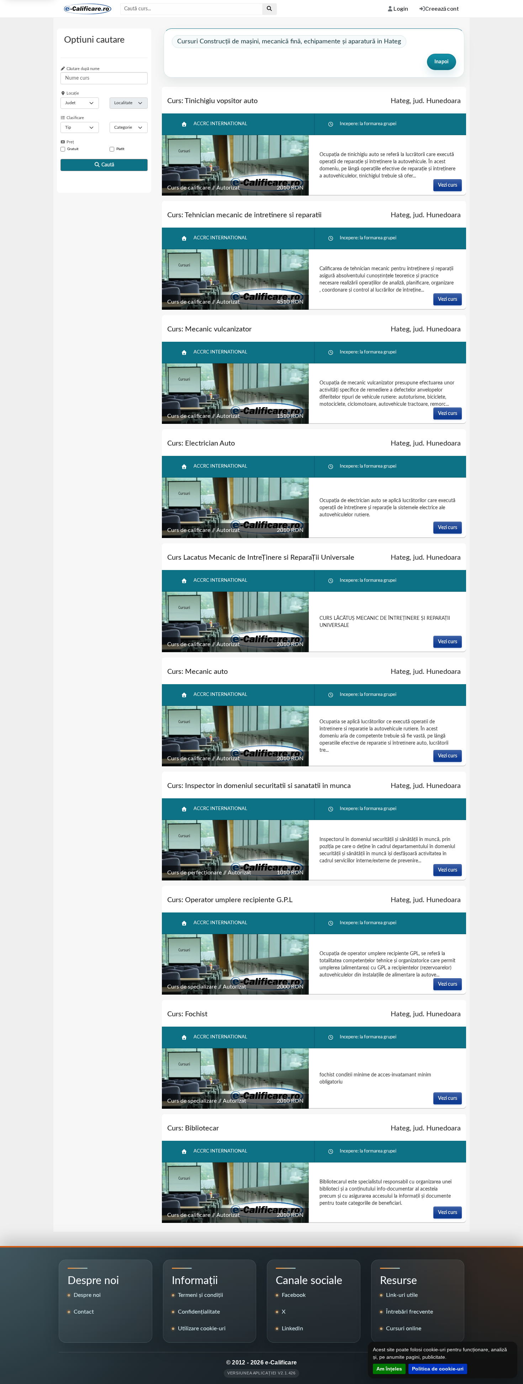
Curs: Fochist (187, 1014)
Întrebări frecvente (409, 1312)
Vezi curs (447, 185)
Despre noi (87, 1295)
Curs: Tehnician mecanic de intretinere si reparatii (244, 215)
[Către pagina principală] (85, 9)
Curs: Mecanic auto (197, 671)
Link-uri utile (402, 1295)
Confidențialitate (199, 1312)
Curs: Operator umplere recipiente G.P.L (229, 900)
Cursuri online (403, 1328)
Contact (84, 1312)
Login (400, 9)
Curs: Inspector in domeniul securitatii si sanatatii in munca (259, 785)
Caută (107, 165)
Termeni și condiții (200, 1295)
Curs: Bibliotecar (193, 1128)
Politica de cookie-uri (438, 1369)
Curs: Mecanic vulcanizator (209, 329)
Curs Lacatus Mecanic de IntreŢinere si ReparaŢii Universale (260, 557)
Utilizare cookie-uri (202, 1328)
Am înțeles (389, 1369)
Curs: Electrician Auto (201, 443)
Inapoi (441, 61)
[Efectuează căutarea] (269, 9)
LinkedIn (292, 1328)
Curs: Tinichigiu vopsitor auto (212, 101)
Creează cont (442, 9)
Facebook (294, 1295)
